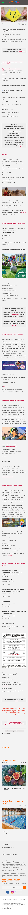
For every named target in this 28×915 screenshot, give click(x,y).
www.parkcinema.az (11, 446)
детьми (20, 731)
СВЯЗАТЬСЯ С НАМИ (8, 848)
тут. (20, 146)
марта (8, 733)
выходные (13, 731)
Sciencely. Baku (14, 314)
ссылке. (23, 212)
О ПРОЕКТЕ (5, 844)
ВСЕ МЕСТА (22, 806)
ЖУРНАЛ (23, 762)
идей (6, 731)
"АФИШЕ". (21, 51)
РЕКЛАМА (5, 851)
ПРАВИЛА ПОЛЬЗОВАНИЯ (9, 854)
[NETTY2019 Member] (18, 892)
